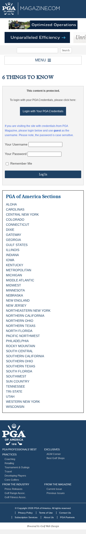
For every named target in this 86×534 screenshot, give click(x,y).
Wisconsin (15, 406)
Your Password (16, 154)
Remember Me (20, 163)
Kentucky (14, 265)
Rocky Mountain (20, 346)
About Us (49, 517)
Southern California (25, 356)
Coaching (10, 459)
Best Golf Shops (56, 458)
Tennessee (15, 386)
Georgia (13, 240)
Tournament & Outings (17, 467)
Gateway (13, 235)
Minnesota (15, 290)
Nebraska (14, 295)
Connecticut (17, 224)
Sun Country (17, 381)
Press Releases (13, 489)
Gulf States (17, 245)
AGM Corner (54, 454)
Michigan (14, 275)
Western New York (23, 401)
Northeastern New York (28, 310)
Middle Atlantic (20, 280)
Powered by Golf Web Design (43, 526)
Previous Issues (56, 493)
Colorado (15, 219)
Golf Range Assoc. (15, 493)
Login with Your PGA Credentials (43, 111)
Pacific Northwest (23, 336)
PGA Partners (67, 517)
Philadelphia (17, 341)
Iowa (10, 260)
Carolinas (15, 209)
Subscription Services (26, 517)
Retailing (9, 463)
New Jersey (16, 305)
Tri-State (14, 391)
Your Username (16, 144)
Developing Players (15, 475)
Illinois (12, 250)
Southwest (16, 376)
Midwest (13, 285)
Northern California (25, 315)
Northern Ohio (19, 321)
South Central (19, 351)
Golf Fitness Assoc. (15, 497)
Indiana (12, 255)
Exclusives (52, 449)
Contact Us (65, 512)
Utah (10, 396)
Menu (40, 60)
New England (18, 300)
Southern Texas (20, 366)
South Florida (19, 371)
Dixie (10, 229)
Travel (8, 471)
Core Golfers (12, 479)
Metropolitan (18, 270)
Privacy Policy (25, 512)
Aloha (11, 204)
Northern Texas (20, 326)
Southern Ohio (19, 361)
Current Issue (54, 489)
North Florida (19, 331)
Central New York (22, 214)
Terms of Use (46, 512)
